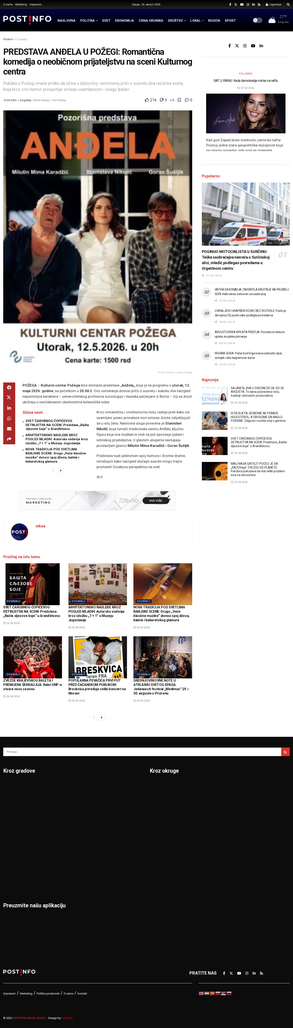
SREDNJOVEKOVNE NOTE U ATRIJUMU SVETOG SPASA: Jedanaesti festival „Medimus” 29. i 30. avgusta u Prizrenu (160, 686)
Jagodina (12, 818)
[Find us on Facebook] (230, 4)
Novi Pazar (63, 795)
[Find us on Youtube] (242, 4)
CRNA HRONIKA (151, 21)
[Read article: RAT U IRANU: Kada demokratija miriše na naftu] (245, 113)
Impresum (36, 4)
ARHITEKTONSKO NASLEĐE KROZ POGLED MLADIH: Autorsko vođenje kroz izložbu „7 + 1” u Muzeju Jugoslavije (57, 439)
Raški (224, 807)
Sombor (108, 784)
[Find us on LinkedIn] (253, 4)
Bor (6, 795)
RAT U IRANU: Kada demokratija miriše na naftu (246, 81)
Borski (156, 784)
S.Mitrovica (112, 795)
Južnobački (161, 818)
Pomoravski (231, 784)
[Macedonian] (212, 993)
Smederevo (63, 885)
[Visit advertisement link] (97, 500)
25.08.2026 (78, 700)
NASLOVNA (66, 21)
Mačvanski (160, 862)
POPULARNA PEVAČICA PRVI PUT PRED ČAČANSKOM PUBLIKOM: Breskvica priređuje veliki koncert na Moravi (97, 686)
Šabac (58, 874)
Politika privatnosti (48, 993)
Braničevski (161, 795)
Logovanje (275, 4)
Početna (8, 39)
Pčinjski (157, 896)
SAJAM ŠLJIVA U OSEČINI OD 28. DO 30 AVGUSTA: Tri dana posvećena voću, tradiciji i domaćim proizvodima (257, 391)
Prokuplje (61, 862)
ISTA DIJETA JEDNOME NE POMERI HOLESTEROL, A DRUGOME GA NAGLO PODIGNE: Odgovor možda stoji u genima (258, 416)
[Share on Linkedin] (9, 408)
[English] (201, 993)
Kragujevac (14, 840)
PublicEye (67, 1018)
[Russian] (218, 993)
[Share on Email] (9, 429)
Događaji (22, 39)
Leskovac (12, 874)
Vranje (107, 840)
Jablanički (159, 807)
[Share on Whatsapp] (9, 418)
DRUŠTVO (175, 21)
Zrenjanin (110, 874)
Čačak (9, 807)
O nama (8, 4)
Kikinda (10, 829)
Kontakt (82, 993)
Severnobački (232, 818)
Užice (106, 818)
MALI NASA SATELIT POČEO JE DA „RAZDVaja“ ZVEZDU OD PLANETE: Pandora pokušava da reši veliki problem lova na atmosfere (258, 469)
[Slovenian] (229, 993)
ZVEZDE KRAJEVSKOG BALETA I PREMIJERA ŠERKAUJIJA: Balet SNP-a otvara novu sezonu (32, 684)
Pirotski (157, 907)
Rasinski (227, 795)
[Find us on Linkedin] (261, 45)
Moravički (159, 874)
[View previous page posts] (53, 471)
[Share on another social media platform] (9, 439)
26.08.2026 (13, 623)
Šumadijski (230, 862)
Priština (59, 851)
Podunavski (161, 918)
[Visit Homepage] (27, 20)
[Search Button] (288, 4)
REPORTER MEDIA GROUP (29, 1018)
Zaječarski (229, 885)
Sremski (227, 851)
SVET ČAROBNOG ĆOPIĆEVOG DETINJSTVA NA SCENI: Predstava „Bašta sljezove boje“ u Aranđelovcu (57, 425)
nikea (40, 526)
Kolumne (245, 73)
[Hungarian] (207, 993)
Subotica (109, 807)
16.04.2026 (10, 100)
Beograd (11, 784)
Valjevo (108, 829)
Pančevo (60, 818)
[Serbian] (224, 993)
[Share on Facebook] (9, 387)
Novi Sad (61, 807)
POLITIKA (87, 21)
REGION (214, 21)
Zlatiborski (229, 907)
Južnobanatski (164, 829)
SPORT (230, 21)
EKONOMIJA (124, 21)
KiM (153, 851)
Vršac (106, 851)
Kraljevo (11, 851)
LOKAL (195, 21)
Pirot (57, 829)
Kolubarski (160, 840)
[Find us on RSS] (259, 4)
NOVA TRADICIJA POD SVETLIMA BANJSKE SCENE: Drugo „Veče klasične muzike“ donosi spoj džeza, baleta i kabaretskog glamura (56, 455)
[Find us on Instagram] (248, 4)
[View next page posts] (60, 471)
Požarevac (62, 840)
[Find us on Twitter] (235, 4)
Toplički (226, 874)
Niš (55, 784)
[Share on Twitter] (9, 398)
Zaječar (108, 862)
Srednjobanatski (235, 840)
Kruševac (12, 862)
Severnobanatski (235, 829)
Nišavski (158, 885)
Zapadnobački (233, 896)
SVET (106, 21)
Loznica (11, 885)
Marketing (21, 4)
